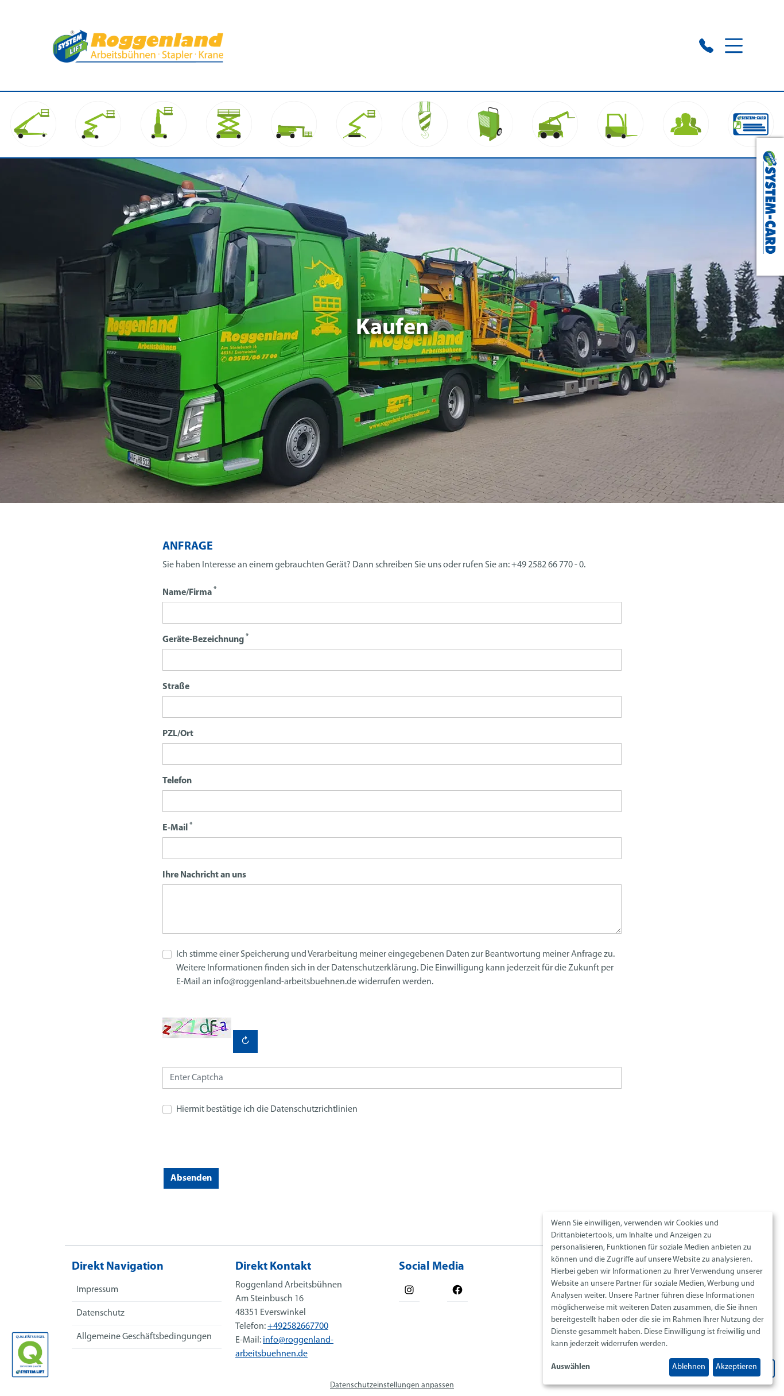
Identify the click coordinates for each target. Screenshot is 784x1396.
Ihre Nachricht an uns (204, 875)
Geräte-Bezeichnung (205, 638)
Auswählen (570, 1367)
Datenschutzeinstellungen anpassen (392, 1385)
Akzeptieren (736, 1367)
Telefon (177, 781)
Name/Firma (189, 591)
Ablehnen (688, 1367)
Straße (175, 686)
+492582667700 (297, 1326)
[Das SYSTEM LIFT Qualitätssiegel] (30, 1354)
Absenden (191, 1178)
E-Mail (177, 827)
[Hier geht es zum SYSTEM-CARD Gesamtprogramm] (770, 206)
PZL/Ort (177, 733)
